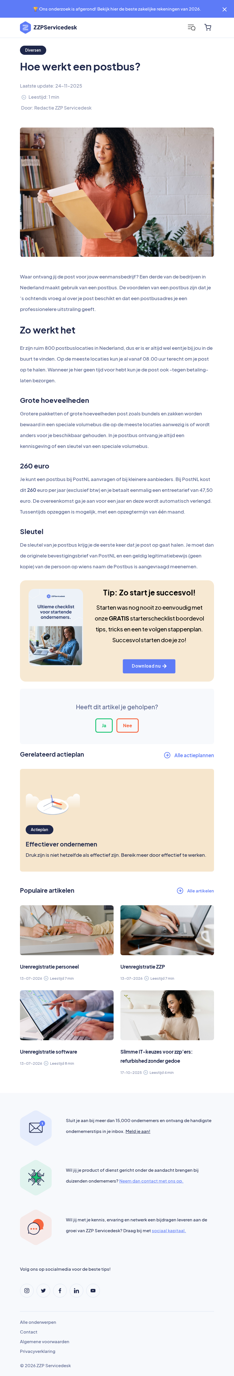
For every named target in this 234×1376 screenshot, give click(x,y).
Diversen (33, 50)
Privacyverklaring (37, 1351)
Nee (127, 725)
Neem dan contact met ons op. (151, 1180)
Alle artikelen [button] (200, 890)
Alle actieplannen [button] (194, 755)
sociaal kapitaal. (169, 1230)
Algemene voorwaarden (44, 1341)
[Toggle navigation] (192, 27)
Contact (28, 1331)
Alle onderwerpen (38, 1322)
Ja (104, 725)
